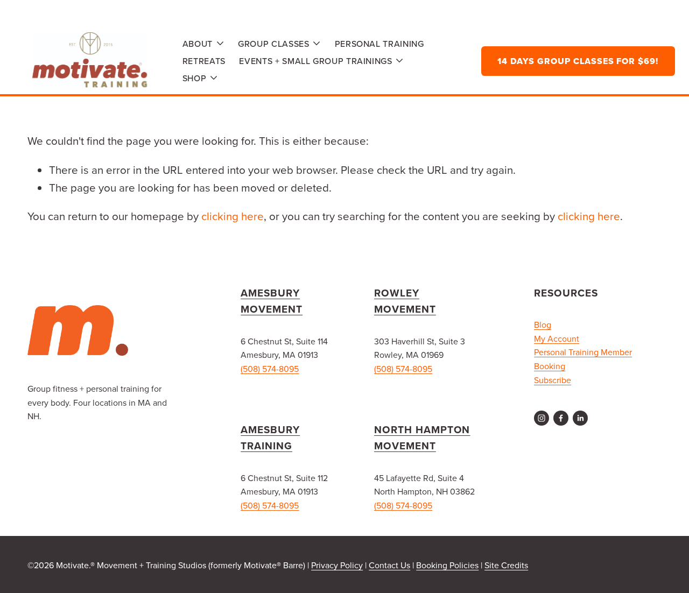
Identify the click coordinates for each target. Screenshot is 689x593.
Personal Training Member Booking (583, 359)
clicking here (232, 216)
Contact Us (389, 565)
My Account (556, 338)
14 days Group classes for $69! (577, 61)
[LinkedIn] (580, 418)
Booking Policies (447, 565)
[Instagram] (541, 418)
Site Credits (506, 565)
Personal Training (379, 44)
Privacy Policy (337, 565)
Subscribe (552, 380)
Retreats (204, 61)
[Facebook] (560, 418)
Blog (542, 324)
